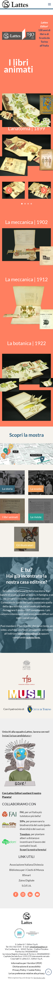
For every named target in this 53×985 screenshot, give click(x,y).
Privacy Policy (19, 970)
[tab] (22, 203)
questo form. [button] (33, 637)
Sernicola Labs (39, 978)
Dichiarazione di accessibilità (26, 966)
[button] (49, 4)
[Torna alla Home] (15, 4)
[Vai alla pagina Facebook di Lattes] (15, 894)
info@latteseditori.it (29, 633)
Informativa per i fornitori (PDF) (26, 963)
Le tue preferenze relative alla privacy (27, 973)
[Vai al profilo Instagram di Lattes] (22, 894)
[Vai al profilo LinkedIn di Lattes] (30, 894)
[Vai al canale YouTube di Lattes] (37, 894)
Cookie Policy (34, 970)
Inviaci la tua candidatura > (17, 735)
